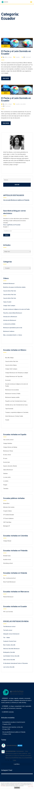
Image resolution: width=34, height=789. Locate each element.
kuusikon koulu (7, 559)
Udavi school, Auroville (9, 659)
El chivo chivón (7, 454)
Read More (6, 78)
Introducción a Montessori (10, 316)
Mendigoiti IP (6, 526)
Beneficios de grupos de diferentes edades (14, 287)
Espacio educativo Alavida (10, 466)
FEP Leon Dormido (8, 611)
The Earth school (7, 630)
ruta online (23, 104)
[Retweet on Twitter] (8, 760)
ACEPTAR (17, 787)
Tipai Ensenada (9, 408)
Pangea (5, 484)
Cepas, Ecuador (7, 302)
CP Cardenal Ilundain (8, 514)
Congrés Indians (7, 511)
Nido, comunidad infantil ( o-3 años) (12, 335)
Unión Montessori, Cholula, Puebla (14, 416)
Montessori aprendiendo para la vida (12, 327)
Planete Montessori (8, 596)
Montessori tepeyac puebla (12, 397)
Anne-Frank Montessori (9, 582)
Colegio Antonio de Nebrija (10, 447)
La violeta (5, 481)
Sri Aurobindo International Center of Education (15, 663)
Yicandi (7, 420)
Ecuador (17, 57)
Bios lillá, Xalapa (9, 357)
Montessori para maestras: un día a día (12, 727)
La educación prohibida (9, 324)
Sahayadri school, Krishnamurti (11, 634)
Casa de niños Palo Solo (9, 291)
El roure (5, 458)
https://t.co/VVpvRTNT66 (11, 757)
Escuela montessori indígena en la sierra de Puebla (16, 309)
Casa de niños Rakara (11, 365)
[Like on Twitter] (11, 760)
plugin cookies (30, 786)
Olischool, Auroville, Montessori (11, 648)
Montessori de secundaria (12, 390)
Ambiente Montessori (8, 283)
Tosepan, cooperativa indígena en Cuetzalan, (16, 412)
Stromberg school (8, 563)
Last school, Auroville (8, 667)
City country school (8, 439)
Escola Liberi (6, 462)
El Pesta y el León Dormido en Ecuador (16, 52)
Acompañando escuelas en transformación (13, 722)
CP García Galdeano (8, 518)
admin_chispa (8, 57)
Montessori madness (8, 331)
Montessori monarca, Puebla (12, 393)
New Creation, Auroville (9, 645)
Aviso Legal (6, 225)
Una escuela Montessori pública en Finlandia (16, 200)
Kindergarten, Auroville (9, 652)
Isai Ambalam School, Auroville (11, 656)
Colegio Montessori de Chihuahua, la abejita (16, 372)
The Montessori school (9, 626)
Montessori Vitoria (8, 451)
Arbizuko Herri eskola (8, 507)
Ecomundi (7, 380)
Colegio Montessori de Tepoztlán (14, 376)
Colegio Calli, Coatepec (9, 305)
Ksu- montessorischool (9, 578)
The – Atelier (6, 637)
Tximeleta (5, 488)
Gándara (5, 473)
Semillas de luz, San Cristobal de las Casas (16, 405)
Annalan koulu (7, 555)
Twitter (14, 760)
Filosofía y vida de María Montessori (12, 313)
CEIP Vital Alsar (7, 522)
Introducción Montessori (9, 320)
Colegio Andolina (7, 443)
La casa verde (7, 477)
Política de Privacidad (14, 225)
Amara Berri (6, 503)
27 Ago (26, 751)
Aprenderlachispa (11, 751)
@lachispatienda (20, 751)
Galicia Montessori (8, 469)
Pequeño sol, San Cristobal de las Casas (15, 401)
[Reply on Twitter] (6, 760)
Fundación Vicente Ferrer (9, 641)
